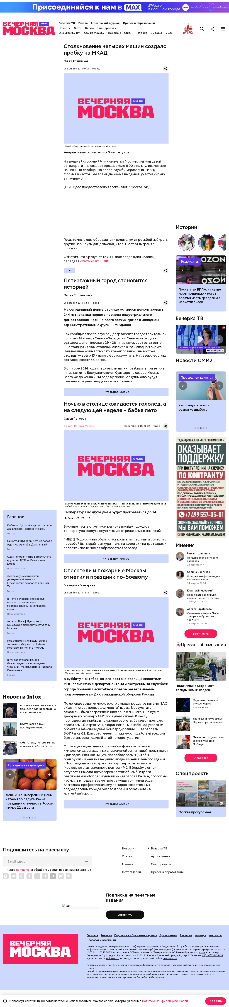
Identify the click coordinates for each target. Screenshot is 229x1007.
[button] (10, 774)
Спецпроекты (106, 28)
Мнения (185, 545)
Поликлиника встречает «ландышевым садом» (195, 688)
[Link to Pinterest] (69, 876)
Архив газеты (160, 856)
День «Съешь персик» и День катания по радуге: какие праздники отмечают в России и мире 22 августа (29, 801)
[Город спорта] (188, 28)
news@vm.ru (170, 958)
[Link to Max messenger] (6, 876)
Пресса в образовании (139, 23)
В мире (11, 675)
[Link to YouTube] (37, 876)
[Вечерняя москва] (40, 949)
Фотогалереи (131, 872)
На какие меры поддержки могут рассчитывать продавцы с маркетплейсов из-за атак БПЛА (201, 269)
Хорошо (215, 1001)
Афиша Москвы (94, 33)
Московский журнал (105, 23)
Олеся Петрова (75, 419)
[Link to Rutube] (61, 876)
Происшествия (16, 568)
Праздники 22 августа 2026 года (30, 774)
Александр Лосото (199, 609)
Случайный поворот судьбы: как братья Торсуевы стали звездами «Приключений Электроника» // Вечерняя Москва (187, 242)
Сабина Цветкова (198, 572)
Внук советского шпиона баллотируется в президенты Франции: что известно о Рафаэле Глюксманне (29, 665)
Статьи (127, 856)
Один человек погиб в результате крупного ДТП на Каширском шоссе (29, 560)
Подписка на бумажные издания (135, 935)
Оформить (125, 915)
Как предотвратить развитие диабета (201, 385)
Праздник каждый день (26, 765)
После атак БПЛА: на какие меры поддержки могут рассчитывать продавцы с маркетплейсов (200, 295)
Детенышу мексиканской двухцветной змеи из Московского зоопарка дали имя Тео (28, 581)
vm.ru (202, 952)
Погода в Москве (84, 426)
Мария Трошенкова (78, 295)
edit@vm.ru (112, 958)
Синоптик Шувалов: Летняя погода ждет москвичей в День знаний (29, 542)
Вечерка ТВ (67, 23)
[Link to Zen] (29, 876)
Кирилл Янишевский (200, 590)
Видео (89, 28)
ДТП (69, 270)
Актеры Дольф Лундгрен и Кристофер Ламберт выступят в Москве (28, 625)
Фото (78, 28)
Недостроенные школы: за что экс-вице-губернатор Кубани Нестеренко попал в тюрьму (27, 644)
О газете (92, 935)
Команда (200, 935)
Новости (64, 28)
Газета (83, 23)
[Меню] (222, 28)
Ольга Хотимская (76, 61)
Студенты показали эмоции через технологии (205, 704)
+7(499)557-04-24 (212, 955)
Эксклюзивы (190, 261)
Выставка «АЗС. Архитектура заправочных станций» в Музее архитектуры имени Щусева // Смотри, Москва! (207, 242)
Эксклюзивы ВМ (69, 33)
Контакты (215, 935)
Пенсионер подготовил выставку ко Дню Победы (208, 741)
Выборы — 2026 (161, 33)
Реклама (106, 935)
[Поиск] (202, 28)
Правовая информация (101, 940)
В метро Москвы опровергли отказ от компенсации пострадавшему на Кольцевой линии (26, 604)
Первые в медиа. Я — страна (127, 33)
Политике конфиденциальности (165, 1001)
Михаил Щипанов (198, 553)
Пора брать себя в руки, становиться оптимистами (203, 596)
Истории (186, 227)
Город (10, 533)
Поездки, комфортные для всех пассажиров (203, 578)
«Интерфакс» (90, 261)
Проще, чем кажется (197, 377)
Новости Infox (22, 696)
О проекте (200, 758)
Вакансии (186, 935)
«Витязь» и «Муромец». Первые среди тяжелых (208, 720)
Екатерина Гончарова (79, 585)
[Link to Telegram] (45, 876)
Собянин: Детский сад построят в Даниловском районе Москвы (29, 527)
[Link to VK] (13, 876)
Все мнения (201, 634)
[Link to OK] (21, 876)
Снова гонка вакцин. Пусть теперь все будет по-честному (203, 616)
